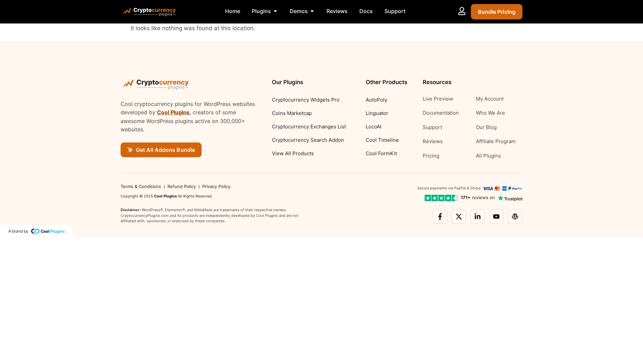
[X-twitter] (458, 216)
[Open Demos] (312, 11)
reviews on (478, 197)
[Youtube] (496, 216)
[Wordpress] (515, 216)
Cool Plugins (173, 112)
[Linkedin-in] (477, 216)
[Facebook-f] (440, 216)
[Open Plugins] (275, 11)
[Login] (462, 11)
